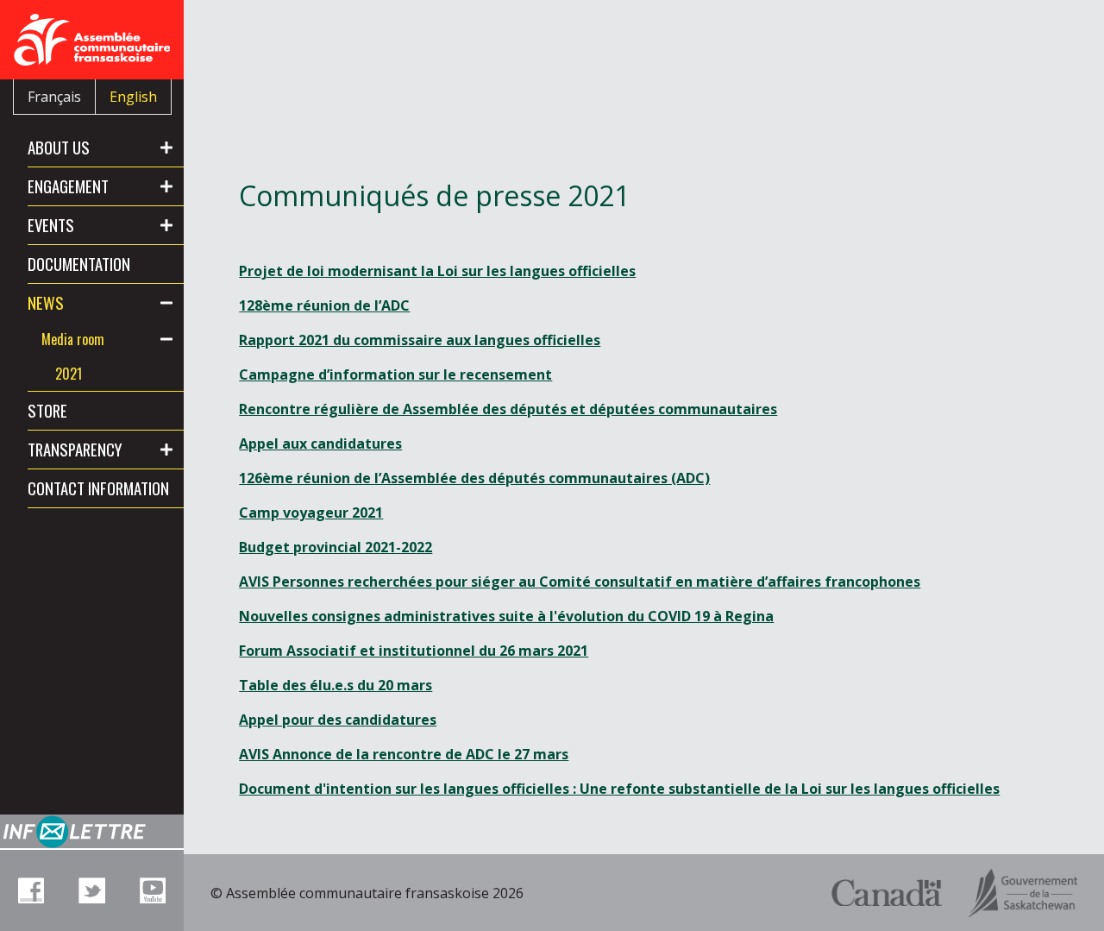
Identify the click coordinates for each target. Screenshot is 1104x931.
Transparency (75, 449)
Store (47, 410)
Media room (72, 339)
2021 (68, 373)
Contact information (98, 488)
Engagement (68, 186)
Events (51, 224)
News (46, 302)
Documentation (79, 263)
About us (59, 147)
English (133, 96)
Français (54, 96)
